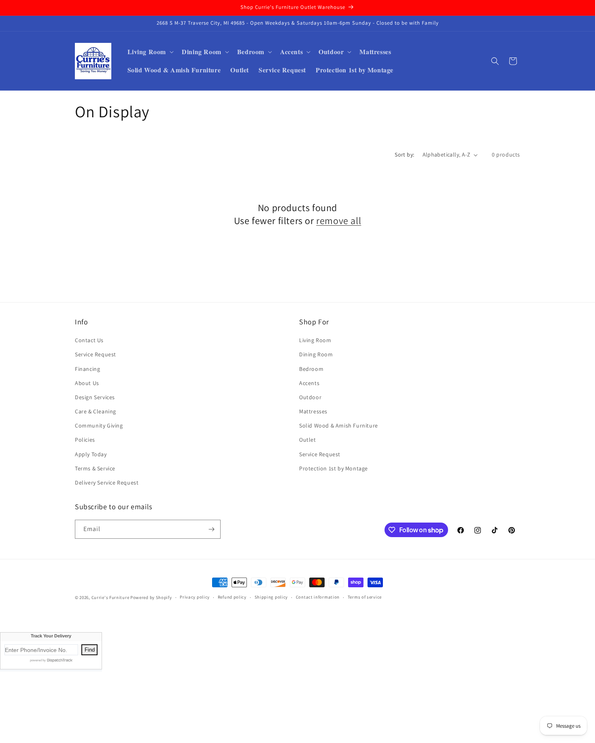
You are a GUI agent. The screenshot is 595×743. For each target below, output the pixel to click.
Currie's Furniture (110, 597)
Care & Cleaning (95, 411)
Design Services (95, 397)
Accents (309, 383)
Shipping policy (271, 597)
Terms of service (365, 597)
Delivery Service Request (106, 482)
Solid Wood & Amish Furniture (338, 425)
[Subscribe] (211, 529)
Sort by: (404, 154)
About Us (87, 383)
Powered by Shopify (151, 597)
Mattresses (313, 411)
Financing (87, 369)
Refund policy (232, 597)
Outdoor (310, 397)
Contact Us (89, 340)
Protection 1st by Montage (333, 468)
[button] (150, 52)
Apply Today (91, 454)
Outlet (307, 439)
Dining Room (316, 354)
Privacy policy (195, 597)
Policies (85, 439)
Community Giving (99, 425)
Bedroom (311, 369)
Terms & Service (95, 468)
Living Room (315, 340)
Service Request (95, 354)
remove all (338, 220)
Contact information (318, 597)
